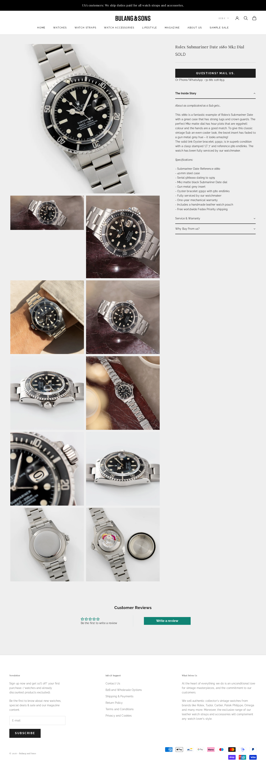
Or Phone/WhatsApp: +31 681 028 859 (199, 79)
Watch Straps (85, 27)
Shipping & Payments (120, 696)
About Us (195, 27)
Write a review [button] (167, 621)
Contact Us (113, 683)
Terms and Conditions (120, 709)
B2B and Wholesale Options (124, 689)
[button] (215, 93)
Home (41, 27)
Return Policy (114, 702)
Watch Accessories (119, 27)
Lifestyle (149, 27)
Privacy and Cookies (119, 715)
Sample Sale (219, 27)
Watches (60, 27)
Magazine (172, 27)
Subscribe (25, 733)
